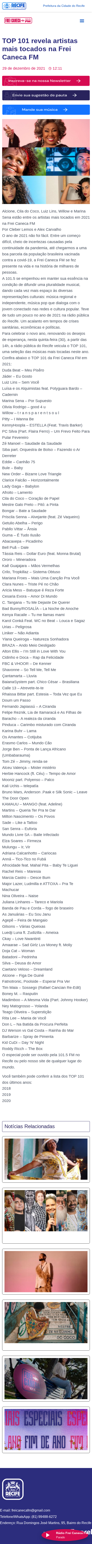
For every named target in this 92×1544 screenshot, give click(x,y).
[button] (81, 20)
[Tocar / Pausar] (47, 1535)
